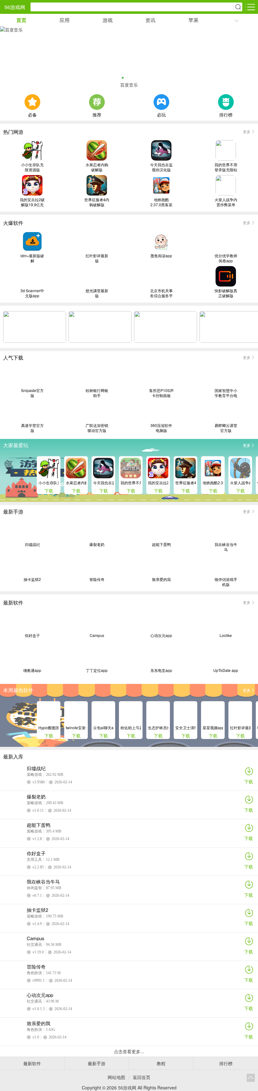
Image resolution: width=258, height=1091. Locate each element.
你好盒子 (32, 635)
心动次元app (161, 635)
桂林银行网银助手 (97, 393)
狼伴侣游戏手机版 (226, 582)
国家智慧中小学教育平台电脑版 (226, 393)
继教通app (32, 670)
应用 (64, 20)
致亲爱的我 (161, 579)
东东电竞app (161, 670)
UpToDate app (225, 670)
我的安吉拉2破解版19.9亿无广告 (32, 202)
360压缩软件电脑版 (161, 428)
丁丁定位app (97, 670)
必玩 (161, 114)
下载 (248, 781)
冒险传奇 (96, 579)
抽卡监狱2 (32, 579)
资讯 (150, 20)
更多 (246, 131)
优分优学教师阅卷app (226, 258)
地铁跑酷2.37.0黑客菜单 (161, 202)
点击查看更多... (129, 1051)
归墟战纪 (32, 544)
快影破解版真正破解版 (226, 293)
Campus (97, 635)
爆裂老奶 (96, 544)
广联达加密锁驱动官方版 (97, 428)
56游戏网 (14, 7)
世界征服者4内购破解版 (96, 202)
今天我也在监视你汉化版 (161, 167)
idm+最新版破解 (32, 258)
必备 (32, 114)
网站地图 (116, 1077)
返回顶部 (251, 1078)
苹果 (193, 20)
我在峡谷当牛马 (226, 547)
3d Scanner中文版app (32, 293)
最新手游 (96, 1063)
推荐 (97, 114)
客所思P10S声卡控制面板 (161, 393)
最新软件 (32, 1063)
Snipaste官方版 (32, 393)
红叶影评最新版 (97, 258)
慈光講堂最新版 (97, 293)
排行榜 (226, 114)
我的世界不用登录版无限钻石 (226, 167)
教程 (161, 1063)
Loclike (226, 635)
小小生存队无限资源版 (32, 167)
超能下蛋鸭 (161, 544)
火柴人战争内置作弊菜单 (226, 202)
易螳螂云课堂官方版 (226, 428)
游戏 (108, 20)
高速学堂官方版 (32, 428)
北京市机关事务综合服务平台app (161, 293)
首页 (21, 20)
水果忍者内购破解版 (97, 167)
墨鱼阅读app (161, 255)
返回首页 (141, 1077)
